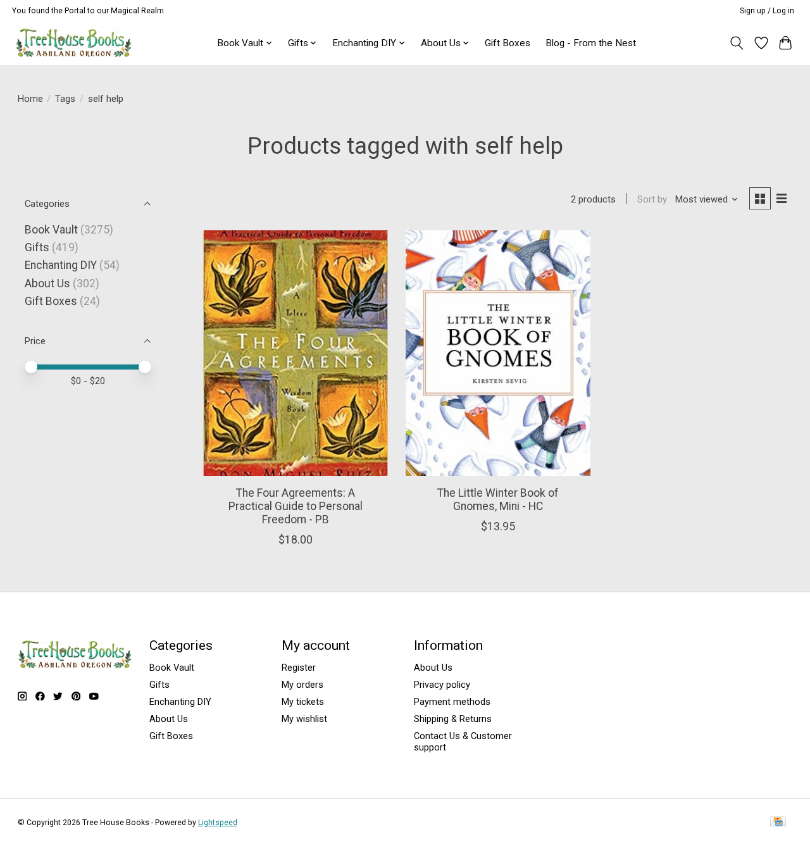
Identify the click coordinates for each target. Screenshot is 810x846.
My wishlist (304, 719)
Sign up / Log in (767, 10)
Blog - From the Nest (590, 43)
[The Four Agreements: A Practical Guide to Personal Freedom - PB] (295, 353)
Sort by (652, 199)
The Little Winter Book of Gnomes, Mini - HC (498, 500)
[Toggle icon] (736, 43)
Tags (65, 98)
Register (299, 667)
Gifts (37, 247)
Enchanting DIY (61, 265)
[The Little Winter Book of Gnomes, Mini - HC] (498, 353)
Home (30, 98)
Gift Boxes (507, 43)
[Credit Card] (778, 822)
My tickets (303, 701)
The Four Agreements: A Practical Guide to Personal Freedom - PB (295, 506)
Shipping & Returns (453, 719)
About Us (47, 283)
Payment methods (452, 701)
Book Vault (51, 229)
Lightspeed (217, 822)
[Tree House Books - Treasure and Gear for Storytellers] (73, 42)
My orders (302, 684)
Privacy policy (442, 684)
